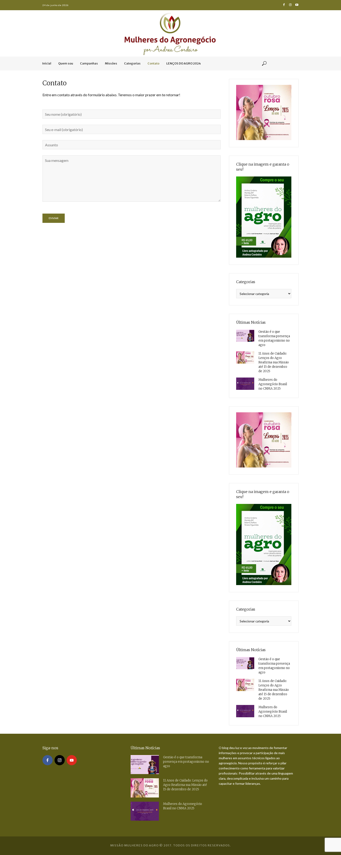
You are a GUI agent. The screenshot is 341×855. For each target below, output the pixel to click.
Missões (111, 63)
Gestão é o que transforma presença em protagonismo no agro (274, 338)
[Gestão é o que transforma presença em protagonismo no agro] (245, 336)
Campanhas (89, 63)
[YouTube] (72, 760)
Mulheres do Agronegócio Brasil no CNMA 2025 (272, 384)
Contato (153, 63)
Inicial (46, 63)
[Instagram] (60, 760)
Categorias (132, 63)
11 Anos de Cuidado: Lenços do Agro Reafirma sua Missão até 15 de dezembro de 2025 (273, 362)
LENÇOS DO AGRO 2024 (183, 63)
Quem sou (65, 63)
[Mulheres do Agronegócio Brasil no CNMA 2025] (245, 384)
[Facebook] (47, 760)
